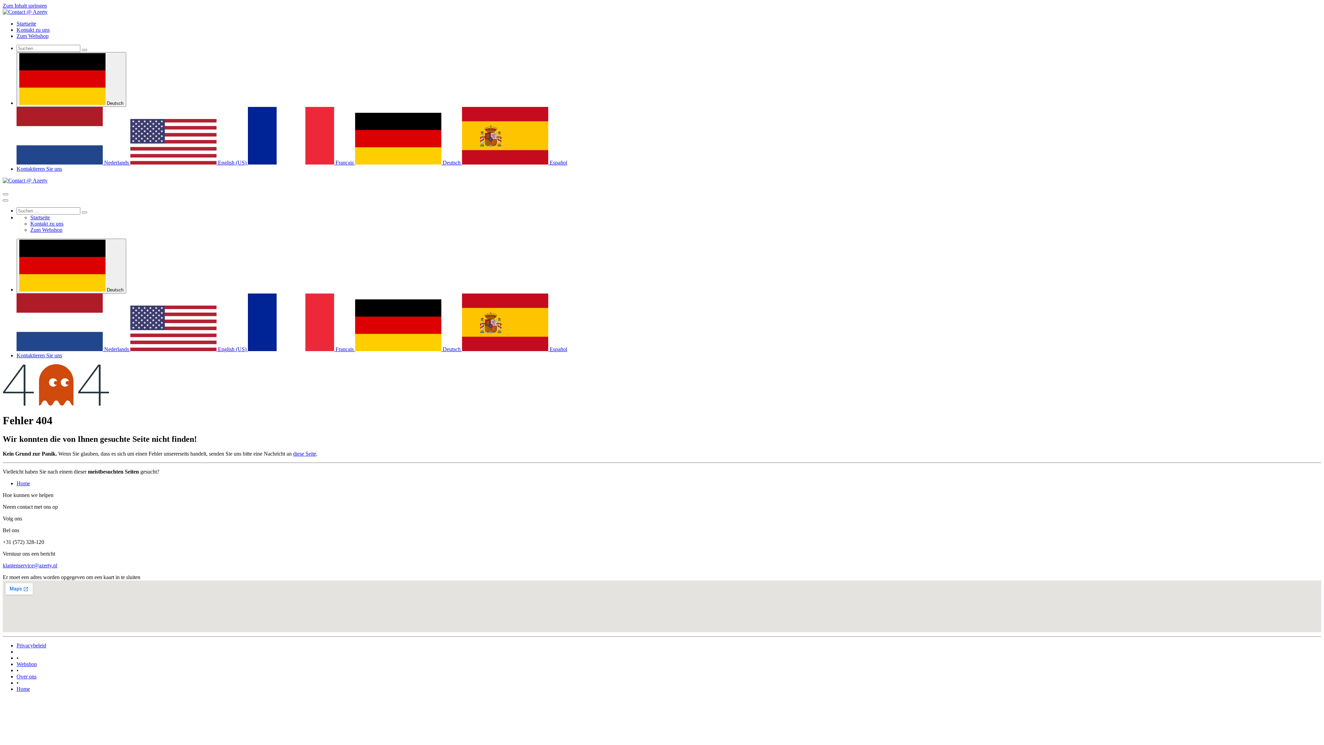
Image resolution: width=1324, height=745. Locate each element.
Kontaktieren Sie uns (39, 169)
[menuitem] (26, 24)
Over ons (27, 676)
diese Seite (304, 454)
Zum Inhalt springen (25, 6)
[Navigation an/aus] (5, 194)
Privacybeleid (31, 645)
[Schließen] (5, 200)
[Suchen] (84, 50)
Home (23, 483)
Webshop (27, 664)
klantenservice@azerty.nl (30, 565)
